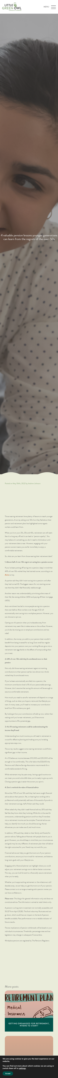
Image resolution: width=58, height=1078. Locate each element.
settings (22, 1068)
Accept (7, 1073)
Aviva (7, 574)
